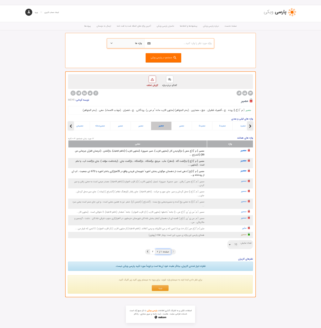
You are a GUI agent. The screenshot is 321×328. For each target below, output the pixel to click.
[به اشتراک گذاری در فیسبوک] (95, 93)
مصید (243, 126)
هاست (165, 313)
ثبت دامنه (157, 313)
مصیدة (202, 126)
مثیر (244, 228)
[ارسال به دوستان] (239, 93)
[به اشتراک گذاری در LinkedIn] (84, 93)
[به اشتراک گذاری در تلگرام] (78, 93)
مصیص (79, 126)
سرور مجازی (145, 313)
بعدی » (147, 251)
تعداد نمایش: (246, 243)
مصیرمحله (100, 126)
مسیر (243, 181)
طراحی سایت (175, 313)
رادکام (136, 313)
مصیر (120, 126)
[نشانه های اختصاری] (250, 93)
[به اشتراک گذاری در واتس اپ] (73, 93)
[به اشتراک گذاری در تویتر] (90, 93)
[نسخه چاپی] (244, 93)
